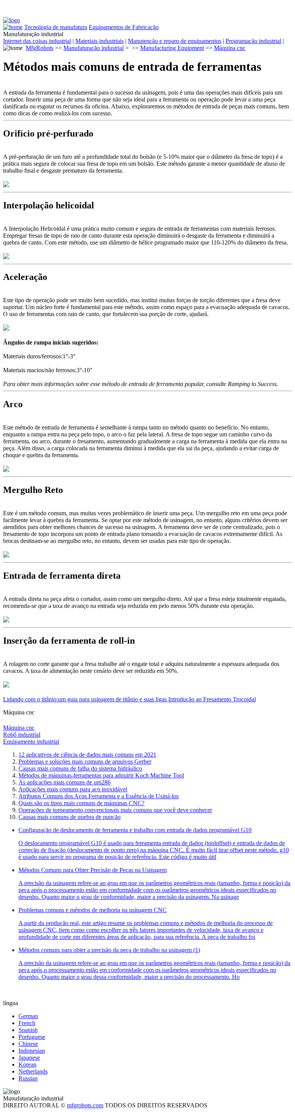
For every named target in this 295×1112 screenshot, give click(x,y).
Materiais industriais (99, 41)
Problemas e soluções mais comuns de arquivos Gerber (84, 761)
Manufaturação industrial (93, 48)
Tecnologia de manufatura (55, 27)
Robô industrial (21, 734)
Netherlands (33, 1071)
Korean (27, 1064)
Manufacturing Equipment (172, 48)
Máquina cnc (229, 48)
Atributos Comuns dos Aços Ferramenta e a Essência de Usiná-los (98, 796)
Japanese (29, 1057)
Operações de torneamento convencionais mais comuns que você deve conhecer (115, 810)
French (26, 1023)
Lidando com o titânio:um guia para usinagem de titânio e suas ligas (85, 699)
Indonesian (31, 1050)
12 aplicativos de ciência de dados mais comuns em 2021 (87, 754)
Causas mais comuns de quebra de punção (69, 817)
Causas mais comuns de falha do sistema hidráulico (80, 768)
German (28, 1016)
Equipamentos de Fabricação (124, 27)
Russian (28, 1078)
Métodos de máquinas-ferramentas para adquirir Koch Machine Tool (101, 775)
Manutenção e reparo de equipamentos (174, 41)
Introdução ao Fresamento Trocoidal (212, 699)
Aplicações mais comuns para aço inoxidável (72, 789)
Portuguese (31, 1037)
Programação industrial (253, 41)
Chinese (28, 1043)
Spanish (28, 1030)
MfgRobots (39, 48)
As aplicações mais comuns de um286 (64, 782)
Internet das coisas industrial (37, 41)
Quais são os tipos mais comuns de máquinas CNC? (81, 803)
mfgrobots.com (85, 1105)
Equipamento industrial (31, 741)
